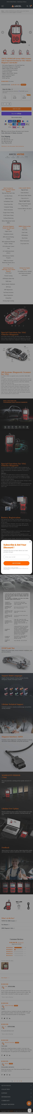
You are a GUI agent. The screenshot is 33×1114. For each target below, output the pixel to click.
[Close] (30, 542)
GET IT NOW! (16, 563)
